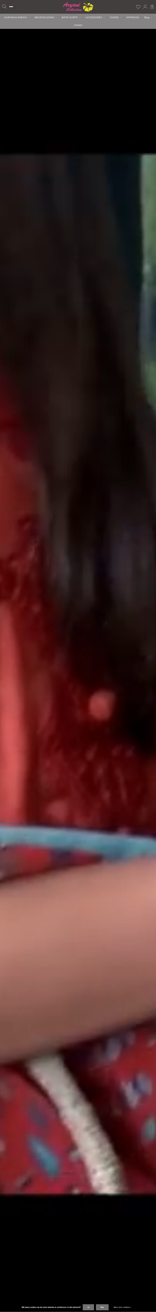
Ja (88, 1307)
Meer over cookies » (122, 1307)
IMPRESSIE (132, 17)
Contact (78, 25)
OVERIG (114, 17)
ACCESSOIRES (93, 17)
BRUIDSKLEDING (44, 17)
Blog (146, 17)
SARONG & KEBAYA (15, 17)
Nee (102, 1307)
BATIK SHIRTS (70, 17)
